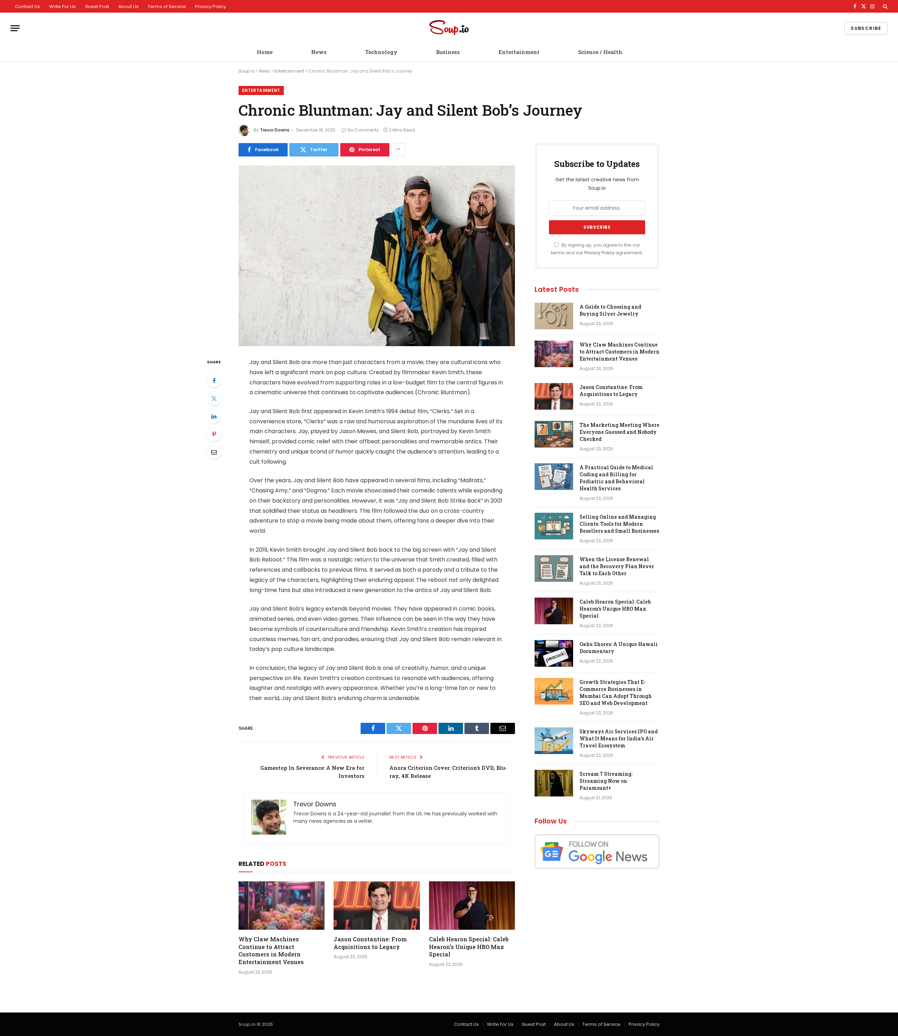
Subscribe (866, 28)
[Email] (214, 452)
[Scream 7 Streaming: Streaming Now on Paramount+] (554, 783)
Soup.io (247, 71)
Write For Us (62, 6)
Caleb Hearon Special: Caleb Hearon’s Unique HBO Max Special (469, 946)
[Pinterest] (214, 434)
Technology (381, 51)
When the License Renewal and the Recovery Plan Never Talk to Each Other (616, 566)
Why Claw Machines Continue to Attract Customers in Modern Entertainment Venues (271, 950)
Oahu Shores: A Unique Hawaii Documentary (618, 647)
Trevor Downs (274, 130)
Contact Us (27, 6)
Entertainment (519, 51)
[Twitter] (214, 398)
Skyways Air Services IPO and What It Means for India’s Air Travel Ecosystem (618, 738)
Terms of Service (167, 6)
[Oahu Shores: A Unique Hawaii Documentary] (554, 653)
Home (265, 51)
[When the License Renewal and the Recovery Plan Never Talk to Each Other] (554, 568)
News (319, 51)
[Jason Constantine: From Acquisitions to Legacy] (377, 905)
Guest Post (97, 6)
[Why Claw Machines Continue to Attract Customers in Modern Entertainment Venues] (281, 905)
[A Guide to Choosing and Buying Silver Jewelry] (554, 316)
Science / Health (600, 51)
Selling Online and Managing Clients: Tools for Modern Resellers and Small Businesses (619, 523)
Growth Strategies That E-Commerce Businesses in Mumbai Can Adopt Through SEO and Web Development (615, 692)
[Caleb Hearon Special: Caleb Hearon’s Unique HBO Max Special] (472, 905)
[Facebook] (214, 381)
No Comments (363, 130)
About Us (128, 6)
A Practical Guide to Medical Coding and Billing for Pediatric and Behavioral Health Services (616, 478)
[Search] (884, 6)
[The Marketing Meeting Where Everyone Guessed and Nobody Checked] (554, 434)
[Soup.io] (449, 28)
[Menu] (15, 28)
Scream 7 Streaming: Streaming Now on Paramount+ (605, 781)
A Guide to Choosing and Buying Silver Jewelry (610, 310)
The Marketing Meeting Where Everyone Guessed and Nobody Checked (619, 432)
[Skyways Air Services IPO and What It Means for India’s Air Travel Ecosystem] (554, 740)
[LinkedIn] (214, 416)
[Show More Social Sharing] (398, 149)
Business (448, 51)
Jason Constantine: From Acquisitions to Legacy (370, 942)
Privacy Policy (210, 6)
